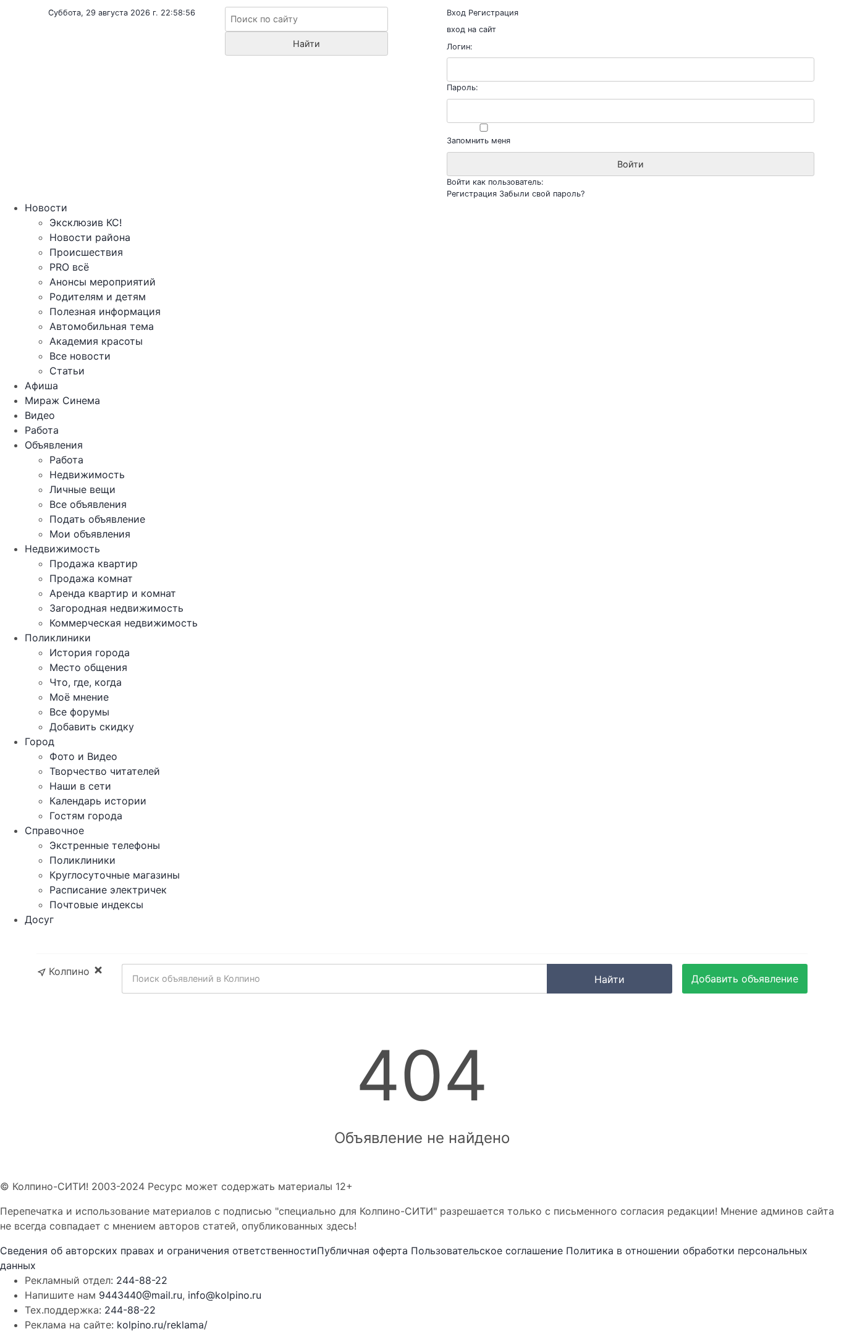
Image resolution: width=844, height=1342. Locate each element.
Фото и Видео (83, 756)
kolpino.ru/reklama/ (162, 1325)
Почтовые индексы (96, 904)
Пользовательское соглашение (487, 1250)
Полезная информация (105, 311)
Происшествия (86, 252)
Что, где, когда (85, 682)
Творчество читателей (104, 771)
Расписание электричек (108, 890)
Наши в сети (80, 786)
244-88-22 (141, 1280)
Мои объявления (89, 534)
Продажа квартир (93, 563)
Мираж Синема (62, 400)
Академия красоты (96, 341)
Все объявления (88, 504)
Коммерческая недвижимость (123, 623)
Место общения (88, 667)
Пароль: (462, 87)
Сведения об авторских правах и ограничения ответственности (158, 1250)
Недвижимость (87, 474)
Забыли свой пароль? (541, 193)
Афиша (41, 385)
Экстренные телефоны (104, 845)
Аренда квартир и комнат (112, 593)
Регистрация (493, 12)
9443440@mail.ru (140, 1295)
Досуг (39, 919)
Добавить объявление (744, 979)
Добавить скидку (91, 726)
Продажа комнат (91, 578)
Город (39, 741)
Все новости (80, 356)
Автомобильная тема (101, 326)
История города (89, 652)
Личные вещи (82, 489)
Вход (456, 12)
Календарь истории (97, 801)
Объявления (54, 445)
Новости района (89, 237)
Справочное (54, 830)
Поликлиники (58, 637)
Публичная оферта (362, 1250)
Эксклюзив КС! (85, 222)
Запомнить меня (478, 140)
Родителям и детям (97, 296)
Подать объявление (97, 519)
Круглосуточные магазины (114, 875)
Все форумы (79, 712)
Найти (609, 979)
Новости (46, 207)
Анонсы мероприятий (102, 282)
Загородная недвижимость (116, 608)
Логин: (460, 46)
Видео (40, 415)
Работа (42, 430)
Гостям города (85, 815)
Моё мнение (79, 697)
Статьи (67, 371)
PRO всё (69, 267)
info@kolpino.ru (224, 1295)
